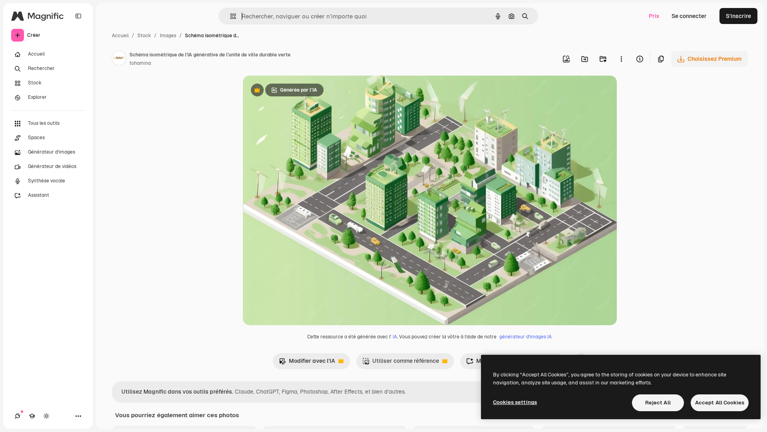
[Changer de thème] (46, 416)
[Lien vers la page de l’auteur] (119, 59)
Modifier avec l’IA (307, 363)
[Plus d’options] (621, 59)
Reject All (658, 402)
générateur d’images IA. (525, 337)
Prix (654, 16)
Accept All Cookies (719, 402)
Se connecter (689, 16)
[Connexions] (17, 416)
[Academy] (32, 416)
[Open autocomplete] (230, 16)
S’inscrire (738, 16)
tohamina (140, 63)
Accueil (120, 35)
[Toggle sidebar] (78, 16)
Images (168, 35)
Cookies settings (515, 402)
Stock (144, 35)
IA (395, 337)
